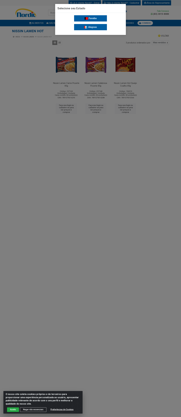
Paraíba (92, 18)
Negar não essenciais (33, 409)
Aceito (13, 409)
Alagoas (92, 27)
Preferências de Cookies (62, 409)
